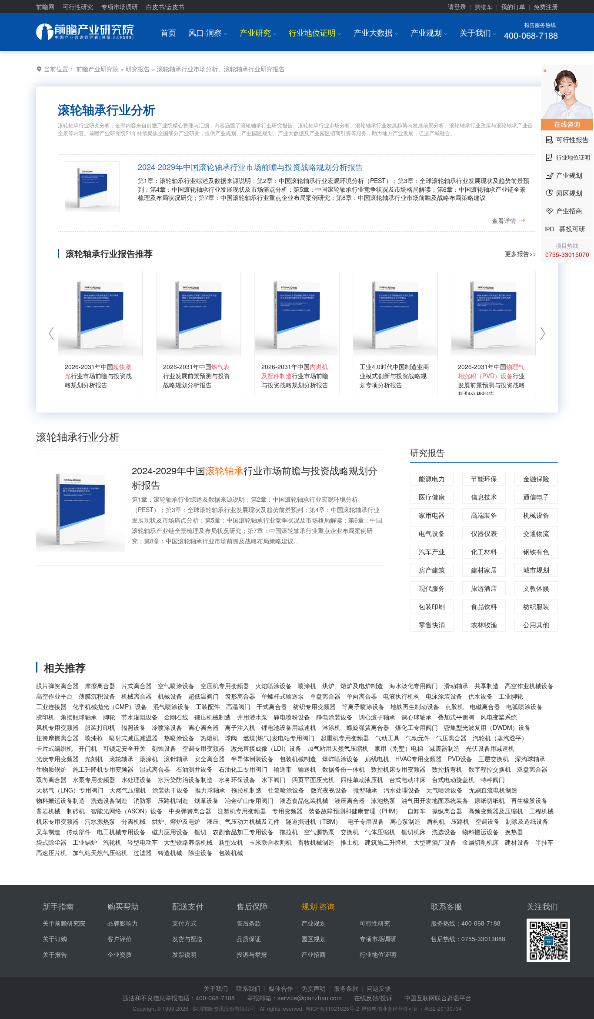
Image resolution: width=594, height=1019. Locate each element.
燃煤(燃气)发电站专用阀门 (278, 737)
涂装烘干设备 (170, 790)
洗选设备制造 (109, 800)
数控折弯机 (447, 769)
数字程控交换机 (489, 769)
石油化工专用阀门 (243, 769)
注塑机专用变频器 (241, 810)
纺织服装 (536, 606)
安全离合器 (209, 758)
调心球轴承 (416, 717)
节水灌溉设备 (139, 717)
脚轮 (109, 717)
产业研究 (258, 32)
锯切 (200, 831)
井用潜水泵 (252, 717)
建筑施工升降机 (386, 842)
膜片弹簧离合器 (57, 685)
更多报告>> (520, 253)
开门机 (88, 748)
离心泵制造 (405, 821)
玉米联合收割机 (270, 842)
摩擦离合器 (100, 685)
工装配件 (208, 706)
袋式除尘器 (51, 842)
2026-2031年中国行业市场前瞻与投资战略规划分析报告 (98, 375)
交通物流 (536, 533)
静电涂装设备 (334, 717)
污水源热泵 (100, 821)
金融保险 (536, 478)
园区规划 (313, 938)
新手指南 (58, 906)
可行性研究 (78, 6)
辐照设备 (133, 727)
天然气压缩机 (128, 790)
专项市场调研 (119, 6)
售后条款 (249, 923)
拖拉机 (289, 831)
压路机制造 (173, 800)
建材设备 (517, 842)
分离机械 (133, 821)
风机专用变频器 (57, 727)
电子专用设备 (365, 821)
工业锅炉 (85, 842)
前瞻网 (45, 6)
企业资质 (119, 954)
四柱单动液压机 (361, 779)
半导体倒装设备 (252, 758)
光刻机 (94, 758)
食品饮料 (484, 606)
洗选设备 (444, 831)
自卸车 (416, 810)
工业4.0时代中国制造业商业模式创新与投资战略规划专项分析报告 (394, 375)
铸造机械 (170, 852)
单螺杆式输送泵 (282, 696)
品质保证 (249, 938)
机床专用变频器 (57, 821)
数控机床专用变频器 (398, 769)
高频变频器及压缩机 (495, 810)
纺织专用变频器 (314, 706)
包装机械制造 (298, 758)
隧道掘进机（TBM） (313, 821)
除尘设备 (200, 852)
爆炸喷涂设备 (340, 758)
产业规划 (428, 32)
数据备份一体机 (343, 769)
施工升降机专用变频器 (103, 769)
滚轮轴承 (121, 758)
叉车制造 (48, 831)
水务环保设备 (237, 779)
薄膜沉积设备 (97, 696)
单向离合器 (362, 696)
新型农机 (231, 842)
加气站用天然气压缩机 (337, 748)
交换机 (349, 831)
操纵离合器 (447, 810)
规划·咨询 (318, 906)
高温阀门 (238, 706)
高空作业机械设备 (529, 685)
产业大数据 (376, 32)
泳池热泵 (383, 800)
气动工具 (387, 737)
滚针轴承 (176, 758)
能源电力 (432, 478)
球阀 (231, 737)
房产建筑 (432, 569)
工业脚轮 (511, 696)
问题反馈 (379, 988)
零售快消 (432, 624)
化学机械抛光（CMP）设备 (110, 706)
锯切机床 (413, 831)
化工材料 (484, 551)
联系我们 (248, 988)
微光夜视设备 (328, 790)
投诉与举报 (252, 954)
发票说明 (184, 954)
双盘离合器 (532, 769)
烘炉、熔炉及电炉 (176, 821)
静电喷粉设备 (292, 717)
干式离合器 (272, 706)
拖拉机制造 (246, 790)
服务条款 (346, 988)
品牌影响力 (122, 923)
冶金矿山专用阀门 (249, 800)
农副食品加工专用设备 (243, 831)
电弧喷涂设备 (524, 706)
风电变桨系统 (499, 717)
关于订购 (55, 938)
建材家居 (484, 569)
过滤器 (142, 852)
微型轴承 (365, 790)
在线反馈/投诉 (373, 997)
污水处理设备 (402, 790)
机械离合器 (136, 696)
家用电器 (432, 514)
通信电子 (536, 496)
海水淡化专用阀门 (413, 685)
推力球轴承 (210, 790)
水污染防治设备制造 (185, 779)
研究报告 (138, 68)
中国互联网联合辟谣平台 (437, 997)
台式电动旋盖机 (453, 779)
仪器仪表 (484, 533)
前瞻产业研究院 (97, 68)
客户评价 (119, 938)
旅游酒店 (484, 588)
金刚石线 (176, 717)
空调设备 (487, 821)
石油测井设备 (194, 769)
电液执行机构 (401, 696)
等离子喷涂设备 (363, 706)
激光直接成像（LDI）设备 (266, 748)
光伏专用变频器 (57, 758)
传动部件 (79, 831)
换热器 (514, 831)
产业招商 (313, 954)
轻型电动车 (142, 842)
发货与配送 (187, 938)
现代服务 (432, 588)
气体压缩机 (380, 831)
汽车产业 (432, 551)
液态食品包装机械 (304, 800)
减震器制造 (444, 748)
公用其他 (536, 624)
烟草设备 (206, 800)
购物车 (483, 6)
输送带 (283, 769)
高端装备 (484, 514)
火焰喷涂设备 (273, 685)
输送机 (307, 769)
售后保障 (252, 906)
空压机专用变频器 (224, 685)
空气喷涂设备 (176, 685)
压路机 (460, 821)
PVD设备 (460, 758)
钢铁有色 (536, 551)
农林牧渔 (484, 624)
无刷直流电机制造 (493, 790)
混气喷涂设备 (171, 706)
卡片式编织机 (54, 748)
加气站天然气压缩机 (100, 852)
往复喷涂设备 (286, 790)
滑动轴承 (456, 685)
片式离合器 (136, 685)
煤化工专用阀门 (416, 727)
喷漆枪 (94, 737)
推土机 (349, 842)
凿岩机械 (48, 810)
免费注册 (546, 6)
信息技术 (484, 496)
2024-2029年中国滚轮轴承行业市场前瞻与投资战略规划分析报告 (250, 166)
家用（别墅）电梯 (398, 748)
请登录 (457, 6)
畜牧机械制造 (316, 842)
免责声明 (313, 988)
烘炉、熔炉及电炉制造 (352, 685)
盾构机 (436, 821)
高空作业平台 (54, 696)
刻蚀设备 (164, 748)
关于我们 (478, 32)
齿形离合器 (240, 696)
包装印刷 (432, 606)
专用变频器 (287, 810)
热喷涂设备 (179, 737)
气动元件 (418, 737)
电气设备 (432, 533)
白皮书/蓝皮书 (165, 6)
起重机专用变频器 (344, 737)
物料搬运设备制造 (60, 800)
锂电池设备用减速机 (288, 727)
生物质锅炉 (51, 769)
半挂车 (544, 842)
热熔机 (209, 737)
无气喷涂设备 (444, 790)
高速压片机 (51, 852)
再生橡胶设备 (529, 800)
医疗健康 (432, 496)
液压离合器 (349, 800)
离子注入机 (240, 727)
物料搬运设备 (480, 831)
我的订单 (513, 6)
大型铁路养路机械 (188, 842)
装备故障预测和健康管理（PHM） (355, 810)
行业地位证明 (315, 32)
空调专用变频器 (203, 748)
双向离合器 (51, 779)
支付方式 (184, 923)
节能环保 (484, 478)
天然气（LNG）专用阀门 (69, 790)
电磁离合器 (485, 706)
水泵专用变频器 (94, 779)
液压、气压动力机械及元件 (243, 821)
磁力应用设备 (170, 831)
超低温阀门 (203, 696)
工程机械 (541, 810)
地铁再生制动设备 (414, 706)
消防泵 (142, 800)
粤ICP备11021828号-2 (332, 1008)
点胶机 (454, 706)
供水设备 (480, 696)
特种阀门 (493, 779)
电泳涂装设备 (444, 696)
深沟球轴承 (530, 758)
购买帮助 (123, 906)
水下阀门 (273, 779)
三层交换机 (493, 758)
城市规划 (536, 569)
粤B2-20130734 (443, 1008)
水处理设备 (136, 779)
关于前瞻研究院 (64, 923)
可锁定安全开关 (124, 748)
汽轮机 (112, 842)
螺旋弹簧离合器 (368, 727)
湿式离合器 (155, 769)
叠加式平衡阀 (456, 717)
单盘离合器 (325, 696)
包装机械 (231, 852)
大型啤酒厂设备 (435, 842)
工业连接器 (51, 706)
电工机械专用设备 (121, 831)
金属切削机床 (480, 842)
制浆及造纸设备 (527, 821)
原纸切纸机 (489, 800)
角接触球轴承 (78, 717)
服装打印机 (100, 727)
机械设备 (536, 514)
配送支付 (188, 906)
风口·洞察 (207, 32)
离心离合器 (203, 727)
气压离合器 (451, 737)
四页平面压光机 (313, 779)
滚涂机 (149, 758)
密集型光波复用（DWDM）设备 (487, 727)
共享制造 (486, 685)
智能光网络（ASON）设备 (127, 810)
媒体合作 (281, 988)
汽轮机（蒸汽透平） (500, 737)
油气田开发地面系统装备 (434, 800)
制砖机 (76, 810)
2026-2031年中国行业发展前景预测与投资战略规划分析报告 (196, 375)
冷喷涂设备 (167, 727)
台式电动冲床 (407, 779)
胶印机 (45, 717)
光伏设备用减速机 (490, 748)
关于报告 (55, 954)
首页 (168, 32)
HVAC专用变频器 (418, 758)
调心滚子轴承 (377, 717)
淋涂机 (331, 727)
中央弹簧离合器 (190, 810)
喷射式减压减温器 (133, 737)
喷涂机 (307, 685)
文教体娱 (536, 588)
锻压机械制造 (212, 717)
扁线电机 (377, 758)
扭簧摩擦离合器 (57, 737)
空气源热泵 (319, 831)
